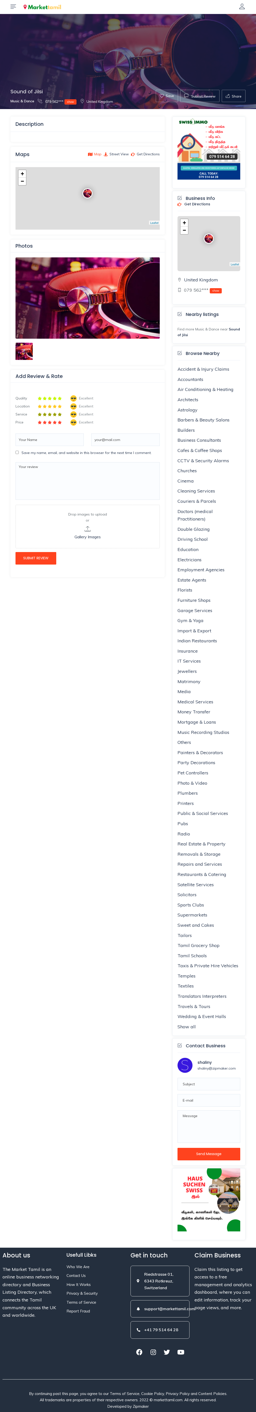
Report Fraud (78, 1311)
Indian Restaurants (197, 641)
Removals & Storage (199, 854)
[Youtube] (180, 1352)
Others (184, 742)
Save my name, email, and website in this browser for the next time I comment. (87, 452)
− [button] (22, 181)
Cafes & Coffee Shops (200, 450)
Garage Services (195, 610)
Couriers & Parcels (197, 501)
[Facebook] (139, 1352)
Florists (185, 590)
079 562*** (59, 101)
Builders (186, 430)
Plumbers (188, 793)
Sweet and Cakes (196, 925)
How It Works (78, 1284)
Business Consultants (199, 440)
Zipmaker (141, 1406)
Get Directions (196, 204)
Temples (187, 976)
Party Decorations (196, 762)
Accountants (190, 379)
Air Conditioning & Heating (206, 389)
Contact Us (76, 1275)
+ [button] (22, 174)
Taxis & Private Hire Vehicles (208, 966)
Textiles (186, 986)
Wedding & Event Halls (202, 1016)
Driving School (193, 539)
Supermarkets (192, 915)
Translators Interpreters (202, 996)
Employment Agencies (201, 570)
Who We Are (78, 1266)
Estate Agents (192, 580)
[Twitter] (167, 1352)
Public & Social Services (203, 813)
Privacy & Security (82, 1293)
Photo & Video (192, 783)
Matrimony (189, 681)
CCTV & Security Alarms (203, 460)
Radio (184, 834)
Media (184, 691)
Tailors (185, 935)
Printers (186, 803)
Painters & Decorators (200, 752)
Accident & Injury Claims (203, 369)
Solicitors (187, 894)
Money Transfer (194, 712)
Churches (187, 471)
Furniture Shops (194, 600)
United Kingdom (99, 101)
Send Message (209, 1153)
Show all (187, 1027)
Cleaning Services (196, 491)
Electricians (190, 560)
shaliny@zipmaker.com (217, 1068)
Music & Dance (22, 101)
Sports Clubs (191, 905)
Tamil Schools (192, 956)
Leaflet (154, 223)
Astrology (188, 410)
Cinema (186, 481)
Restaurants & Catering (202, 874)
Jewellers (187, 671)
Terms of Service (81, 1302)
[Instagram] (153, 1352)
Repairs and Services (200, 864)
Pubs (183, 823)
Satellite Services (196, 884)
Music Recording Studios (203, 732)
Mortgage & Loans (197, 722)
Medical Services (195, 702)
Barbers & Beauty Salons (204, 420)
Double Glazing (194, 529)
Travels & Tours (194, 1006)
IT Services (189, 661)
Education (188, 549)
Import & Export (194, 631)
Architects (188, 399)
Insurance (188, 651)
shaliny (205, 1062)
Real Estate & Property (202, 844)
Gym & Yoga (191, 620)
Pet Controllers (193, 773)
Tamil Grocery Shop (199, 945)
